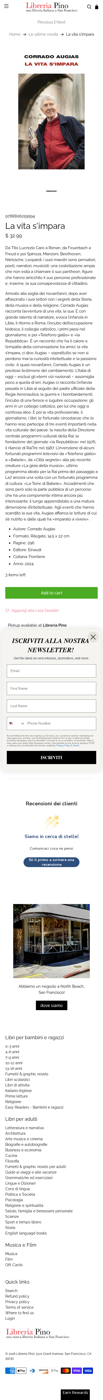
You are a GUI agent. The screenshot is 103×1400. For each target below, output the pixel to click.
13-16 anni (13, 1068)
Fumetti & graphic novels (26, 1074)
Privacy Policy (63, 745)
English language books (26, 1233)
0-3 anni (12, 1046)
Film (9, 1259)
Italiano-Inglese (18, 1091)
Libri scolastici (17, 1079)
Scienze (12, 1216)
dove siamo (51, 1005)
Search (11, 1291)
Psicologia (14, 1200)
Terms (76, 745)
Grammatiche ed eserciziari (29, 1178)
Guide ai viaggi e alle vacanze (31, 1172)
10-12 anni (13, 1063)
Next (61, 22)
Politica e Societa (20, 1194)
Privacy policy (17, 1302)
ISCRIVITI (51, 757)
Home (15, 34)
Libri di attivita (17, 1085)
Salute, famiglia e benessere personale (39, 1211)
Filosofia (12, 1161)
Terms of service (19, 1307)
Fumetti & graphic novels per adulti (35, 1167)
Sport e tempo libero (23, 1222)
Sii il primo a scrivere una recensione (51, 862)
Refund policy (17, 1296)
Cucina (11, 1155)
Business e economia (23, 1150)
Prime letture (16, 1096)
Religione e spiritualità (24, 1205)
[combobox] (16, 723)
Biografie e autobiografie (26, 1144)
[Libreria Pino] (51, 7)
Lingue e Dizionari (20, 1183)
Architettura (15, 1133)
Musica (11, 1254)
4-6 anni (12, 1052)
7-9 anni (12, 1057)
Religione (13, 1102)
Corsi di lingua (17, 1189)
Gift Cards (14, 1265)
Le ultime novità (43, 34)
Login (10, 1318)
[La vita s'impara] (51, 123)
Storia (10, 1228)
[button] (32, 610)
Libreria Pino (25, 1354)
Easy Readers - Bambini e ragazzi (34, 1107)
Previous (45, 22)
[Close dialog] (93, 637)
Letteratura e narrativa (24, 1128)
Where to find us (19, 1313)
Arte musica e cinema (24, 1139)
